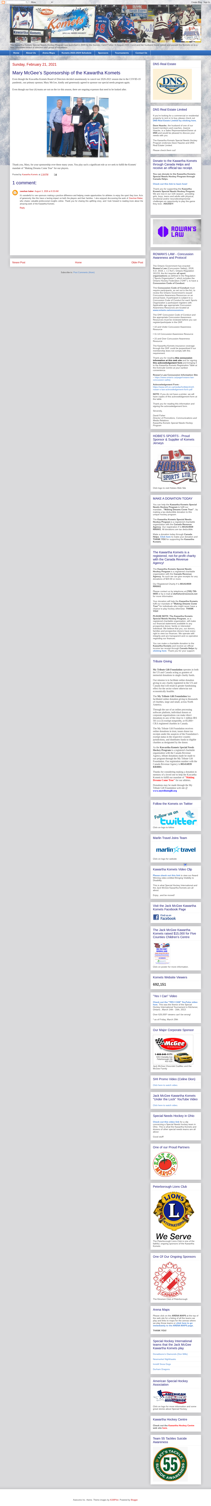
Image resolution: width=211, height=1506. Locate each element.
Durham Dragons (161, 1369)
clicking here (160, 651)
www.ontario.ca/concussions (168, 310)
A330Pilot (114, 1500)
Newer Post (18, 262)
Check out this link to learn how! (170, 184)
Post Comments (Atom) (84, 272)
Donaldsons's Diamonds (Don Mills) (170, 1354)
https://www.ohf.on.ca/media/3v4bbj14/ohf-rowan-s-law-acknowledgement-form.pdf (173, 388)
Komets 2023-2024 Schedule (76, 53)
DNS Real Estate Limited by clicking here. (174, 120)
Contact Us (141, 53)
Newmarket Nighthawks (164, 1359)
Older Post (137, 262)
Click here (165, 537)
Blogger (134, 1500)
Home (16, 53)
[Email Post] (55, 174)
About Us (31, 53)
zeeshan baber (27, 191)
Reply (22, 208)
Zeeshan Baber (135, 198)
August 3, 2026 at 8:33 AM (47, 191)
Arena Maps (48, 53)
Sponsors (103, 53)
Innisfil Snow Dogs (162, 1364)
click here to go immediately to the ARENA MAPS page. (173, 1324)
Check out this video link (166, 1122)
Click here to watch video (165, 1085)
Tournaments (122, 53)
